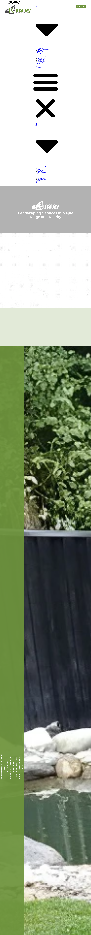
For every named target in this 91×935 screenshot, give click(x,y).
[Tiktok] (18, 2)
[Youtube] (15, 2)
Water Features (40, 53)
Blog (36, 66)
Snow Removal (40, 59)
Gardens (39, 52)
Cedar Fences (40, 55)
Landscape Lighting (41, 56)
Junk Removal (40, 60)
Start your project (38, 67)
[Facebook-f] (6, 2)
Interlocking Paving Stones (43, 49)
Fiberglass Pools (41, 61)
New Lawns (39, 50)
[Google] (12, 2)
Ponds (38, 63)
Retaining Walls (40, 48)
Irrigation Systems (41, 58)
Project (36, 64)
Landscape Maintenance (42, 62)
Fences (39, 57)
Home (36, 6)
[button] (45, 95)
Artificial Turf (40, 51)
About (36, 7)
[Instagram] (9, 2)
